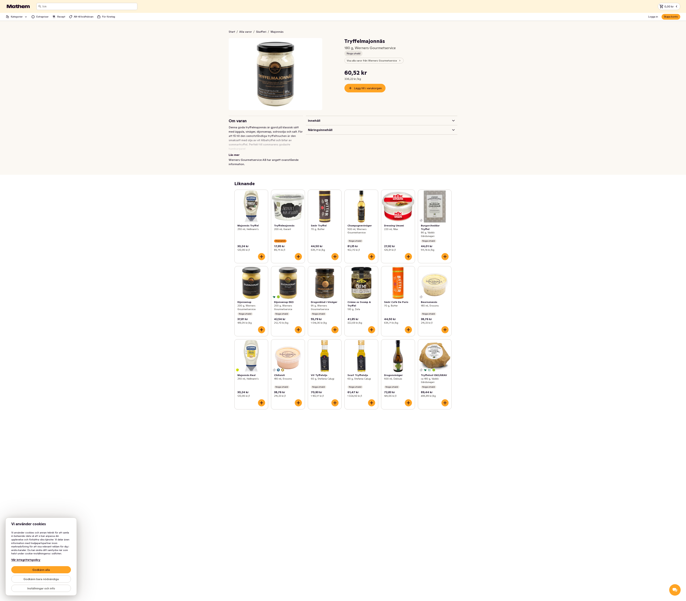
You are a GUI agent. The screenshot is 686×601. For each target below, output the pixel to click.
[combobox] (89, 6)
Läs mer (234, 154)
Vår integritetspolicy (25, 560)
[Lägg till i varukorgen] (261, 256)
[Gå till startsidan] (18, 6)
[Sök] (40, 6)
